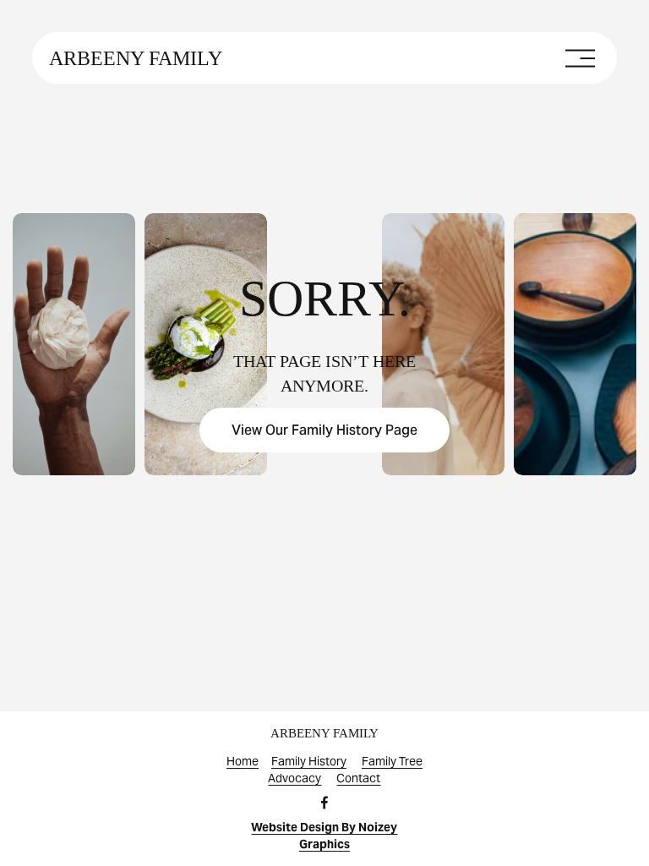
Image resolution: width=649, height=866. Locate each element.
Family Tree (392, 761)
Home (242, 761)
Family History (308, 761)
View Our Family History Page (324, 430)
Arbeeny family (135, 58)
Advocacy (294, 778)
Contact (358, 778)
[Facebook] (324, 802)
